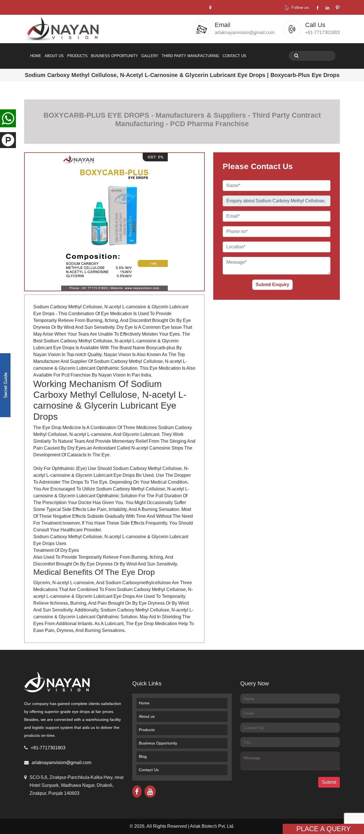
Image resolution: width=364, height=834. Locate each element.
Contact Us (149, 770)
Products (147, 729)
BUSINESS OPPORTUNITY (114, 56)
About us (147, 716)
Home (144, 703)
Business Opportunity (158, 743)
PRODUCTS (77, 56)
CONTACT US (234, 56)
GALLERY (149, 56)
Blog (143, 756)
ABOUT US (54, 56)
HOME (35, 56)
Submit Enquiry (272, 284)
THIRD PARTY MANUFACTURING (190, 56)
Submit (329, 782)
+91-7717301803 (48, 747)
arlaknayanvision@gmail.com (61, 762)
